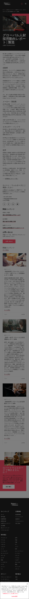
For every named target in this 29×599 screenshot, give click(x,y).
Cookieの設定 (14, 596)
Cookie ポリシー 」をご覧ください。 (11, 593)
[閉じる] (27, 584)
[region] (14, 590)
